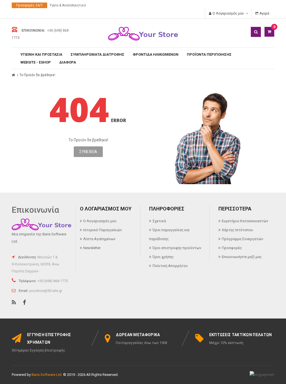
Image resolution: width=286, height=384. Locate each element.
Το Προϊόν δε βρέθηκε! (37, 75)
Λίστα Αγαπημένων (99, 239)
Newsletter (92, 248)
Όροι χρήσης (163, 257)
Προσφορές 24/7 (29, 5)
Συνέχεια (88, 151)
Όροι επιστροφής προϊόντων (176, 248)
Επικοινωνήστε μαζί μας (242, 257)
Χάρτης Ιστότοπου (237, 230)
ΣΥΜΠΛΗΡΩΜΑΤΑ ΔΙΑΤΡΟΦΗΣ (97, 54)
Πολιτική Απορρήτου (170, 266)
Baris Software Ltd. (47, 375)
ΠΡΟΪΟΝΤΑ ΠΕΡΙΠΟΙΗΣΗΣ (209, 54)
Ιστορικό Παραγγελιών (102, 230)
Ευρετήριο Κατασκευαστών (245, 221)
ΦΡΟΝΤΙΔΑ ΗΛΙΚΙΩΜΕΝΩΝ (155, 54)
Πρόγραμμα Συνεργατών (242, 239)
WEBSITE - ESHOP (35, 62)
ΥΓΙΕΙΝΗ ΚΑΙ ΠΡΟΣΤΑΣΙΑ (41, 54)
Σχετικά (159, 221)
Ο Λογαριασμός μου (99, 221)
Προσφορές (232, 248)
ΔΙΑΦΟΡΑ (67, 62)
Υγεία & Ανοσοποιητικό (68, 5)
